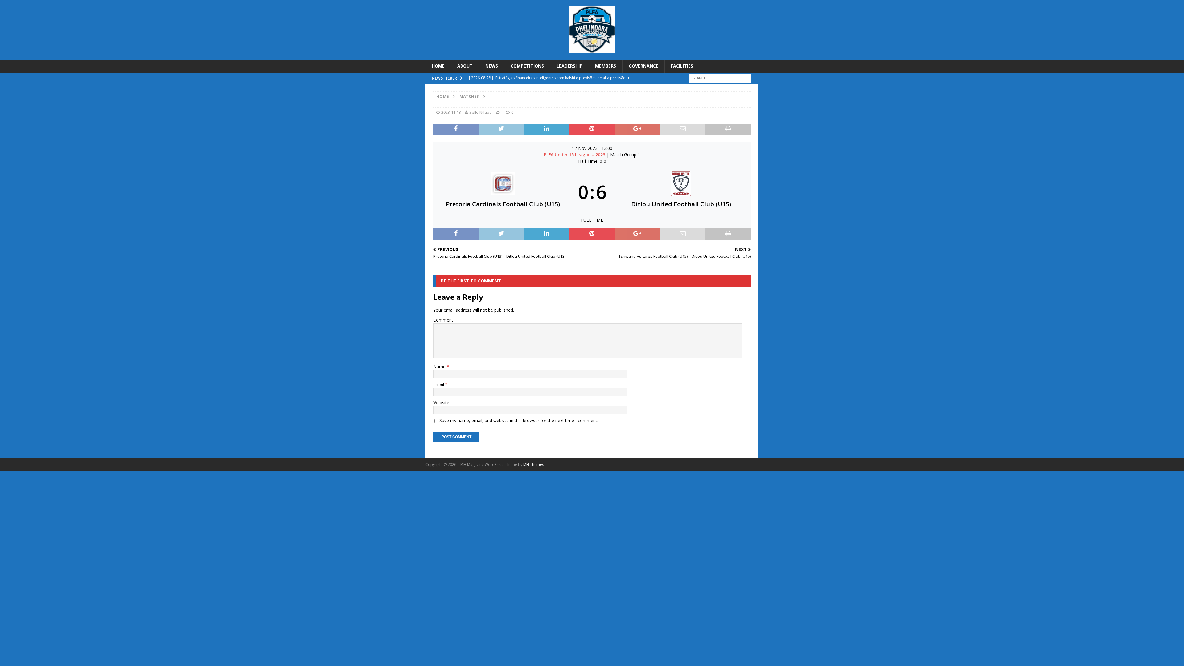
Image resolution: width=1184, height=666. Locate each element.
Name (440, 366)
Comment (443, 320)
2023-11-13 (451, 112)
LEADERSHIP (569, 66)
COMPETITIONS (527, 66)
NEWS (491, 66)
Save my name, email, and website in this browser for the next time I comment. (518, 420)
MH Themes (533, 464)
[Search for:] (720, 77)
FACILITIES (682, 66)
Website (441, 402)
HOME (438, 66)
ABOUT (465, 66)
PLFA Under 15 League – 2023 (575, 155)
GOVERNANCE (643, 66)
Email (439, 384)
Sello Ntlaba (480, 112)
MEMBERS (605, 66)
